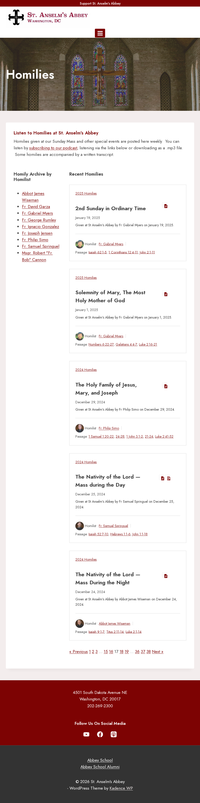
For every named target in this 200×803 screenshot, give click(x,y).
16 (111, 651)
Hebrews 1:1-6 (120, 534)
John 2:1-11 (147, 252)
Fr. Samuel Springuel (40, 246)
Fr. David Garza (36, 206)
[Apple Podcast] (114, 734)
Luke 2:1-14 (133, 631)
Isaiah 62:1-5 (98, 252)
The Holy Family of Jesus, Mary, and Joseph (106, 389)
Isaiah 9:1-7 (96, 631)
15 (106, 651)
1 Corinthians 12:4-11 (123, 252)
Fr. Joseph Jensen (37, 233)
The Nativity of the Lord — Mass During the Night (107, 578)
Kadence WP (121, 788)
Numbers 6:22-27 (101, 344)
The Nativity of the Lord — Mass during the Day (107, 481)
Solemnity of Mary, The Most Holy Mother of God (110, 296)
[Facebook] (100, 734)
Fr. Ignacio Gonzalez (40, 226)
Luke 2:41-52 (164, 436)
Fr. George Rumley (39, 220)
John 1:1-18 (140, 534)
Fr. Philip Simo (35, 240)
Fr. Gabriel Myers (37, 213)
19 (127, 651)
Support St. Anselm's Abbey (100, 3)
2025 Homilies (86, 193)
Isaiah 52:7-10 (98, 534)
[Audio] (164, 204)
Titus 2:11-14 (115, 631)
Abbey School (100, 760)
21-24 (149, 436)
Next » (157, 651)
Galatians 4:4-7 (126, 344)
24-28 (120, 436)
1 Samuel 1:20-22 (101, 436)
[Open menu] (100, 33)
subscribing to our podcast (53, 148)
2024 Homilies (86, 369)
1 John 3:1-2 (134, 436)
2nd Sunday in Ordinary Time (110, 208)
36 (137, 651)
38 (148, 651)
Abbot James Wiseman (114, 623)
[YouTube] (86, 734)
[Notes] (167, 477)
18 (121, 651)
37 (143, 651)
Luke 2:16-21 (148, 344)
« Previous (78, 651)
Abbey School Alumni (100, 767)
